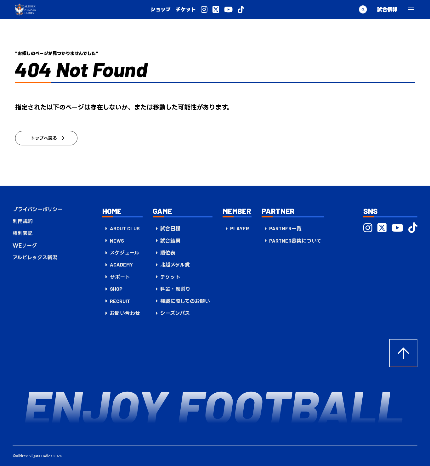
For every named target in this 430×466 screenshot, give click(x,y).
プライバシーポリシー (38, 209)
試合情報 (387, 9)
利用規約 (23, 221)
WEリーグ (25, 245)
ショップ (160, 9)
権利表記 (23, 233)
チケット (186, 9)
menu (411, 9)
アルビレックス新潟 (35, 257)
